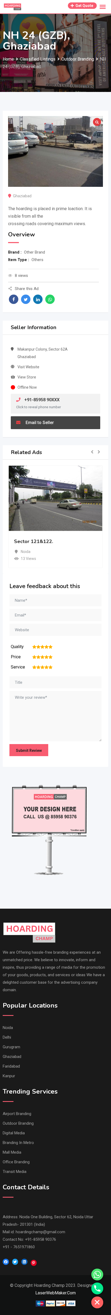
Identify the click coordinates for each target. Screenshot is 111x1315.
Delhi (7, 1037)
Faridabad (11, 1066)
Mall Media (12, 1152)
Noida (8, 1027)
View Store (27, 377)
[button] (92, 452)
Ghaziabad (12, 1056)
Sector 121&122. (33, 541)
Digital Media (14, 1133)
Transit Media (14, 1171)
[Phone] (97, 1288)
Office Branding (16, 1162)
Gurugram (11, 1047)
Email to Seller (39, 422)
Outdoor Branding (18, 1123)
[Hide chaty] (97, 1302)
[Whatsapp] (97, 1274)
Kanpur (9, 1075)
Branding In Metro (18, 1142)
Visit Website (28, 367)
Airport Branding (17, 1113)
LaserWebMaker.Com (55, 1292)
